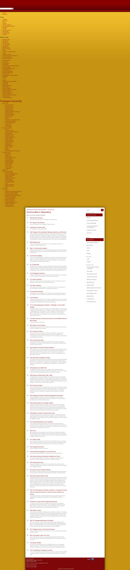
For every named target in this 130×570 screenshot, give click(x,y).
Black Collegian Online (92, 293)
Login (88, 259)
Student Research (9, 180)
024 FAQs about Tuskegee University (40, 357)
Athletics (4, 13)
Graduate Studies (6, 67)
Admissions (5, 42)
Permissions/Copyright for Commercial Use (92, 226)
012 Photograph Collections (37, 273)
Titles (88, 250)
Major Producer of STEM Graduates (13, 195)
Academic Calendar (7, 24)
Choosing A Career (9, 107)
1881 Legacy (89, 271)
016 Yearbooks (34, 297)
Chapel (4, 53)
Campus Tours (8, 117)
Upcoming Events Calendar (8, 26)
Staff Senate (5, 84)
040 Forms (33, 430)
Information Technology (8, 71)
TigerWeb (5, 10)
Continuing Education (7, 57)
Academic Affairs (6, 39)
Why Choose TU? (9, 106)
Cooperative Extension (7, 58)
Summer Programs (9, 172)
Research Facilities (9, 186)
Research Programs (9, 184)
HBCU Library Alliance (91, 279)
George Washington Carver (11, 202)
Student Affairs (6, 86)
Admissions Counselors (10, 157)
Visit (3, 3)
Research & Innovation (7, 171)
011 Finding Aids (34, 264)
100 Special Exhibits (35, 543)
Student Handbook (7, 90)
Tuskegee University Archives (69, 568)
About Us (89, 217)
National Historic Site (9, 199)
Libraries (4, 29)
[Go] (102, 210)
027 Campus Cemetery (36, 385)
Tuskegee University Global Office (12, 119)
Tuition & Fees (8, 164)
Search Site (2, 6)
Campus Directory (6, 30)
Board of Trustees (6, 49)
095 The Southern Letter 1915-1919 (39, 535)
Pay (3, 4)
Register (89, 261)
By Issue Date (90, 245)
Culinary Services (6, 60)
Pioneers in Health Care (10, 196)
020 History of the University (37, 325)
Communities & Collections (92, 242)
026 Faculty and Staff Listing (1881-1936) (41, 375)
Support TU (5, 188)
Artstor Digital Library (91, 301)
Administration (6, 40)
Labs (6, 183)
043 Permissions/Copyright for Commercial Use (43, 451)
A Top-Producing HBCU (10, 198)
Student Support (8, 146)
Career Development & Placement (12, 150)
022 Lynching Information (37, 340)
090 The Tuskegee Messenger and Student (41, 520)
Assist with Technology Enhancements (13, 191)
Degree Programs (9, 136)
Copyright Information (91, 230)
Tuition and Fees (6, 96)
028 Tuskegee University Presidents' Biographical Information (46, 395)
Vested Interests (8, 176)
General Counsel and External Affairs (11, 65)
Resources (5, 14)
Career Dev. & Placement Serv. (9, 51)
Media (4, 11)
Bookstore (5, 27)
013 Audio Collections (36, 279)
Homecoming (8, 125)
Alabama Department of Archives (94, 287)
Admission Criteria (9, 160)
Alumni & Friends (6, 45)
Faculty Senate (6, 63)
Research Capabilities (10, 175)
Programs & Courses (7, 128)
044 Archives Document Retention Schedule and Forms (45, 456)
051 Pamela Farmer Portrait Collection (40, 470)
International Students (10, 114)
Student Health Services (8, 92)
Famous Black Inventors (92, 290)
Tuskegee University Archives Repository (37, 209)
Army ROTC (5, 46)
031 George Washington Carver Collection (41, 422)
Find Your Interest (9, 130)
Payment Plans (8, 165)
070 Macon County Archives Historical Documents (43, 501)
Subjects (89, 253)
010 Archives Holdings (36, 255)
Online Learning (8, 109)
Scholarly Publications (10, 182)
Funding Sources (9, 179)
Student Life (5, 169)
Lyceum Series (8, 123)
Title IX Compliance (7, 93)
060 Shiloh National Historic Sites (39, 476)
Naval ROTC (5, 76)
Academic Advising (9, 161)
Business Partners (9, 113)
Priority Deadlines (9, 163)
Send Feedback (34, 566)
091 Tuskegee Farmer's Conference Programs (42, 529)
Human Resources (7, 70)
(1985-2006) (93, 267)
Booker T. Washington (10, 203)
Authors (88, 248)
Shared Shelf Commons (92, 274)
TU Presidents (8, 126)
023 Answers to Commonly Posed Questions (42, 347)
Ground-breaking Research (11, 173)
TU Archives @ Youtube (92, 276)
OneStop (4, 23)
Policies (4, 78)
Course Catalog (6, 33)
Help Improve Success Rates (11, 194)
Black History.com (91, 282)
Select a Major (8, 156)
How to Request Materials (92, 220)
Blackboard (5, 20)
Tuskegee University (11, 101)
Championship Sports (10, 200)
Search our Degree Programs (11, 132)
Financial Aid (5, 64)
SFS (6, 187)
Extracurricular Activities (10, 121)
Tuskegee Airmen (9, 205)
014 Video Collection (35, 285)
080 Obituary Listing (35, 510)
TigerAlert (5, 34)
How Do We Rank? (9, 110)
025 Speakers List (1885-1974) (38, 368)
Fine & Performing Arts (10, 122)
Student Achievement (7, 85)
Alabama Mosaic (90, 285)
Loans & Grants (8, 167)
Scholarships (5, 82)
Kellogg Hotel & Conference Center (10, 75)
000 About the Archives (36, 218)
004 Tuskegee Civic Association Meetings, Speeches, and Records (48, 232)
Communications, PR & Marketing (10, 55)
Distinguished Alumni (9, 206)
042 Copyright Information (37, 447)
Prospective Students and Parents (12, 111)
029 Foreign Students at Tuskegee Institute (41, 403)
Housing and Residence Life (9, 68)
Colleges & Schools (7, 54)
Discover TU (5, 103)
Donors (7, 118)
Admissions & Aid (6, 152)
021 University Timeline (36, 331)
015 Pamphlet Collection (36, 291)
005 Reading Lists (35, 242)
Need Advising (8, 133)
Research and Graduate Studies (10, 81)
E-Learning (5, 61)
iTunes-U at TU (6, 74)
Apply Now (7, 155)
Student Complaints (7, 88)
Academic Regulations (10, 137)
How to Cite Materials (91, 223)
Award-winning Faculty (10, 177)
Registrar (5, 80)
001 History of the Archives (37, 222)
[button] (27, 218)
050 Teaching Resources (36, 462)
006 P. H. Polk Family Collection (38, 248)
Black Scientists (90, 296)
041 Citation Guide (35, 439)
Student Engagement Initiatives (9, 89)
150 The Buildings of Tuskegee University (41, 550)
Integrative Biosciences (8, 72)
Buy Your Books (8, 159)
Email (4, 22)
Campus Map (5, 31)
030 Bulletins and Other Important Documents (42, 413)
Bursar (4, 50)
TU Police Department (7, 97)
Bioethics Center (6, 47)
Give (4, 2)
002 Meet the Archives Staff (37, 227)
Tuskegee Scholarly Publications (10, 94)
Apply (4, 0)
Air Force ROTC (6, 43)
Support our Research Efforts (11, 192)
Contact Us (89, 233)
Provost (7, 129)
